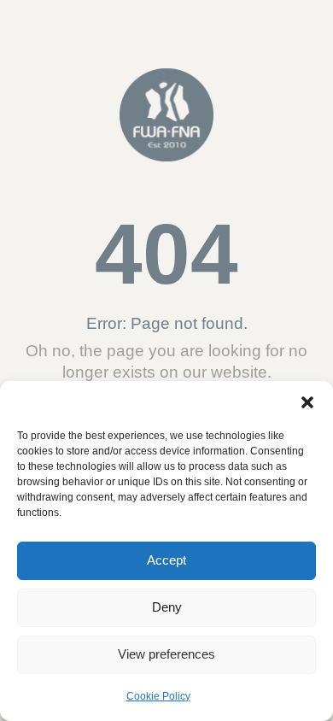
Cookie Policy (158, 696)
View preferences (166, 654)
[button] (307, 402)
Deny (167, 607)
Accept (166, 560)
